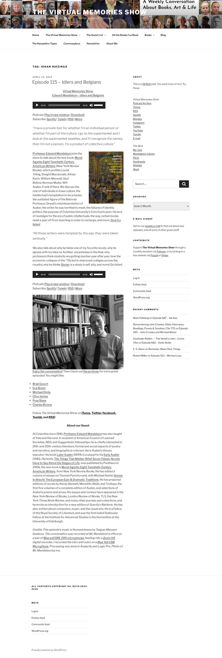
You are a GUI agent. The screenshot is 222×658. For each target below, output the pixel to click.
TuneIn (62, 119)
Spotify (51, 119)
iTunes (86, 413)
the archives (91, 371)
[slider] (99, 105)
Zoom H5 (109, 538)
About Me (112, 43)
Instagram (138, 122)
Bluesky (137, 118)
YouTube (138, 130)
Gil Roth (146, 83)
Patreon (161, 251)
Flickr (136, 157)
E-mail (136, 138)
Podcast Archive (142, 103)
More (78, 119)
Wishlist (137, 165)
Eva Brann (39, 388)
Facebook (109, 413)
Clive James (40, 396)
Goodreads (139, 161)
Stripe (164, 255)
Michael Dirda (41, 392)
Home (35, 34)
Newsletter (93, 43)
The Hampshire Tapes (44, 43)
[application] (69, 105)
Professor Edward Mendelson (52, 153)
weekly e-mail (152, 225)
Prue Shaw (39, 400)
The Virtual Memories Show (90, 12)
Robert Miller (140, 355)
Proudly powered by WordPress (49, 649)
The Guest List (94, 34)
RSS (71, 119)
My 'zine (137, 149)
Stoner (65, 264)
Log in (136, 277)
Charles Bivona (42, 404)
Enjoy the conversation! (48, 371)
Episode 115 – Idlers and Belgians (66, 82)
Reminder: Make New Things (164, 348)
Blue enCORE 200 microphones (64, 538)
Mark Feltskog (141, 317)
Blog (163, 34)
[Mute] (91, 105)
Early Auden (111, 454)
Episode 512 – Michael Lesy (166, 355)
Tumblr (37, 417)
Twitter (96, 413)
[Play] (37, 105)
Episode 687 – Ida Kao (165, 317)
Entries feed (139, 284)
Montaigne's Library (144, 153)
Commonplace (71, 43)
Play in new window (56, 114)
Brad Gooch (40, 383)
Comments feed (142, 291)
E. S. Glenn (139, 348)
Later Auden (65, 454)
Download (77, 114)
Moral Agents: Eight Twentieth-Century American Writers (57, 162)
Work (136, 169)
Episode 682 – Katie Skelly (156, 342)
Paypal (154, 255)
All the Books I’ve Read (125, 34)
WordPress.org (141, 297)
